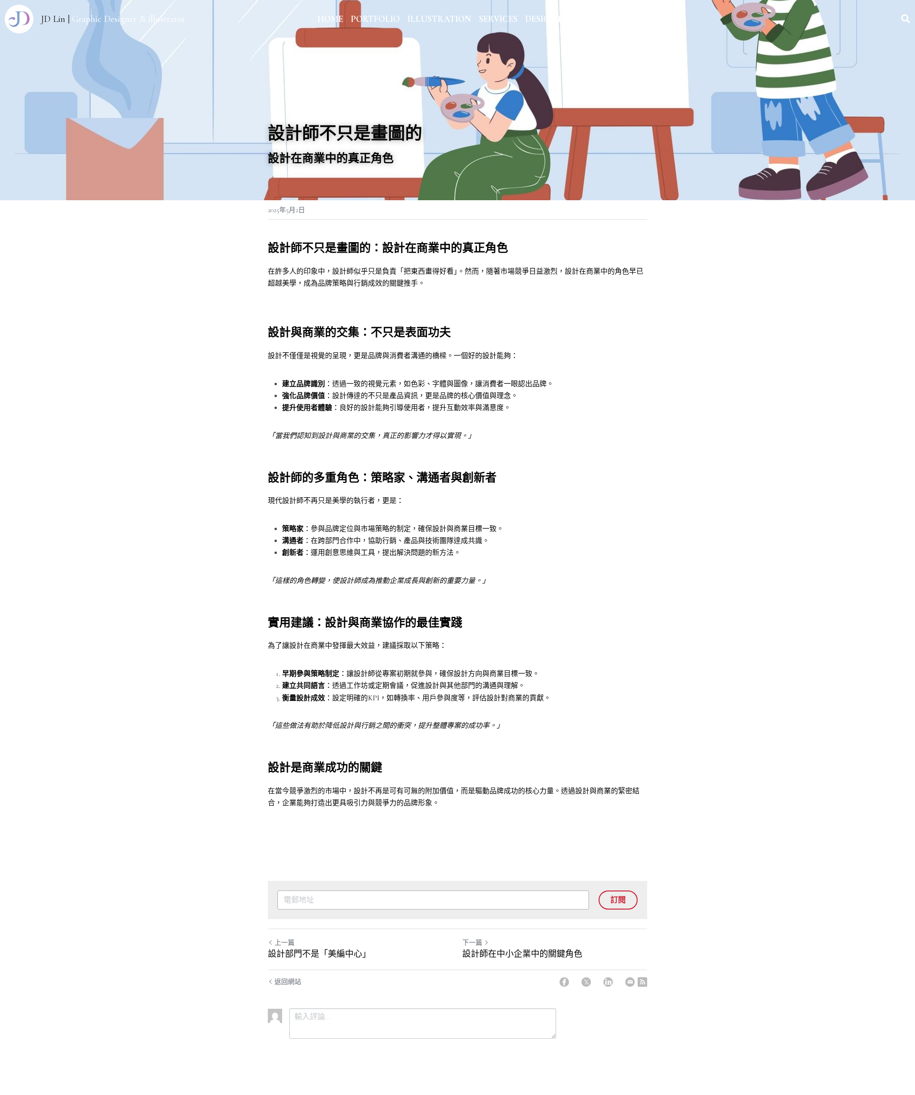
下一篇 (472, 943)
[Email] (630, 982)
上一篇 (284, 943)
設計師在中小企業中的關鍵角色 (522, 954)
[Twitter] (586, 982)
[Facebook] (564, 982)
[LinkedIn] (608, 982)
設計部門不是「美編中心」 (319, 954)
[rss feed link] (642, 982)
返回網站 (287, 982)
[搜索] (905, 19)
